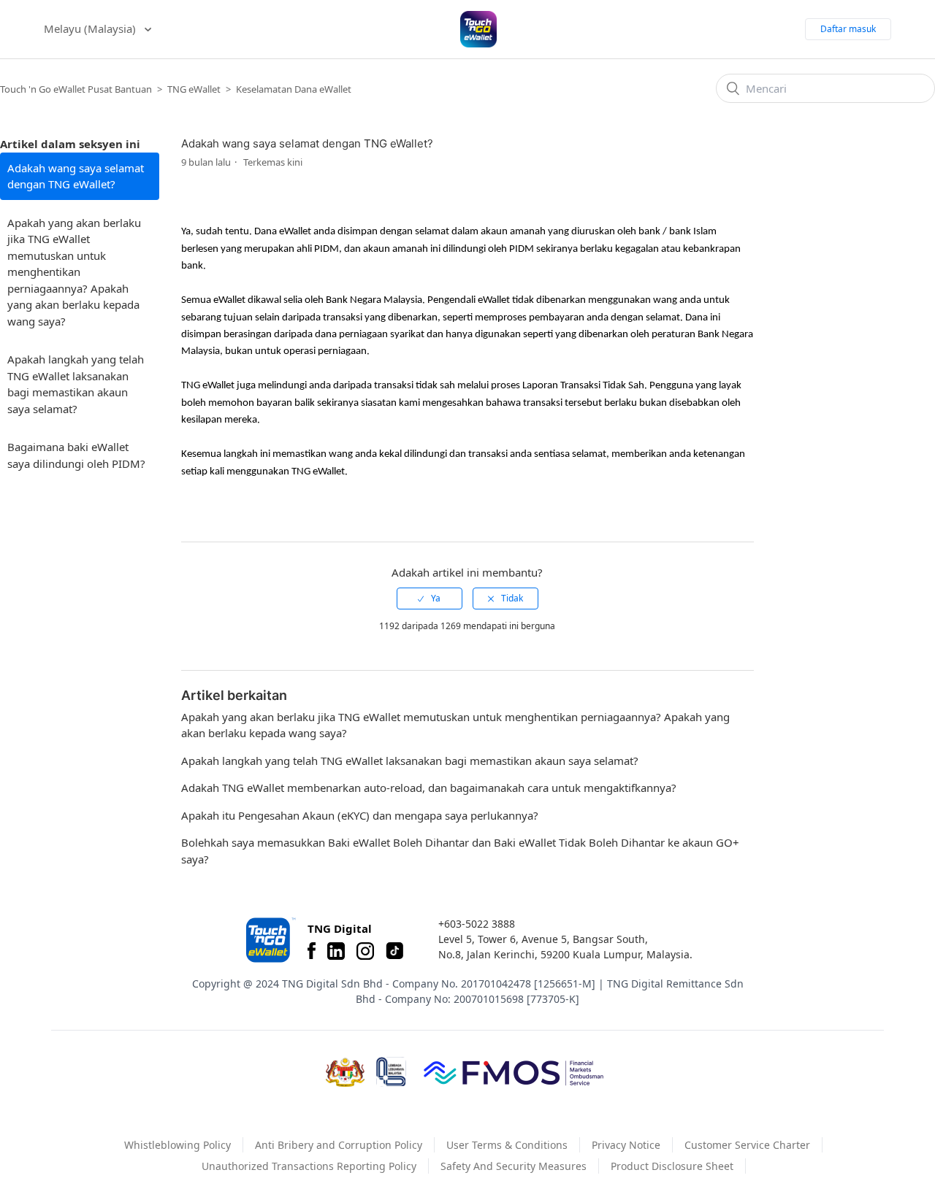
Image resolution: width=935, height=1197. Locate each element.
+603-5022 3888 (476, 924)
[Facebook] (312, 951)
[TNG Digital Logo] (478, 29)
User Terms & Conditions (507, 1145)
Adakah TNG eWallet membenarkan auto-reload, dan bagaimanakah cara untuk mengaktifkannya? (428, 787)
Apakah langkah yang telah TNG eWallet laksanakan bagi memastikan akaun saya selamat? (75, 384)
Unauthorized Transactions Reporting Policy (309, 1166)
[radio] (429, 598)
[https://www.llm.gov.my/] (391, 1072)
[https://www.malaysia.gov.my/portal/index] (345, 1072)
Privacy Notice (626, 1145)
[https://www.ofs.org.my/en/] (513, 1072)
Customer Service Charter (747, 1145)
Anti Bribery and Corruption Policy (338, 1145)
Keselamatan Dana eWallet (293, 89)
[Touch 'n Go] (269, 939)
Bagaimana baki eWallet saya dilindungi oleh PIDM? (76, 455)
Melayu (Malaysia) (91, 28)
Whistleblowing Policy (177, 1145)
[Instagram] (365, 951)
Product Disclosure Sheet (672, 1166)
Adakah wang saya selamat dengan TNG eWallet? (75, 176)
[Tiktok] (394, 951)
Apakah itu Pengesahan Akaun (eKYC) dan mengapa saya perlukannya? (359, 815)
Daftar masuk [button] (848, 29)
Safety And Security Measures (513, 1166)
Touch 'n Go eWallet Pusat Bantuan (76, 89)
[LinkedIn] (336, 951)
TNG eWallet (194, 89)
